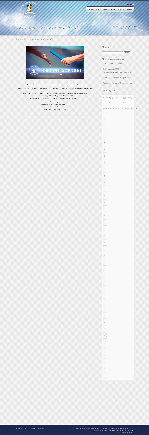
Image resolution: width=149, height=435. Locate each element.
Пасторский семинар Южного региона (117, 83)
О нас (98, 9)
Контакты (129, 9)
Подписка (120, 9)
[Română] (128, 4)
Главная (91, 9)
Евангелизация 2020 (111, 69)
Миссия (112, 9)
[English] (133, 4)
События (105, 9)
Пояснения (107, 102)
